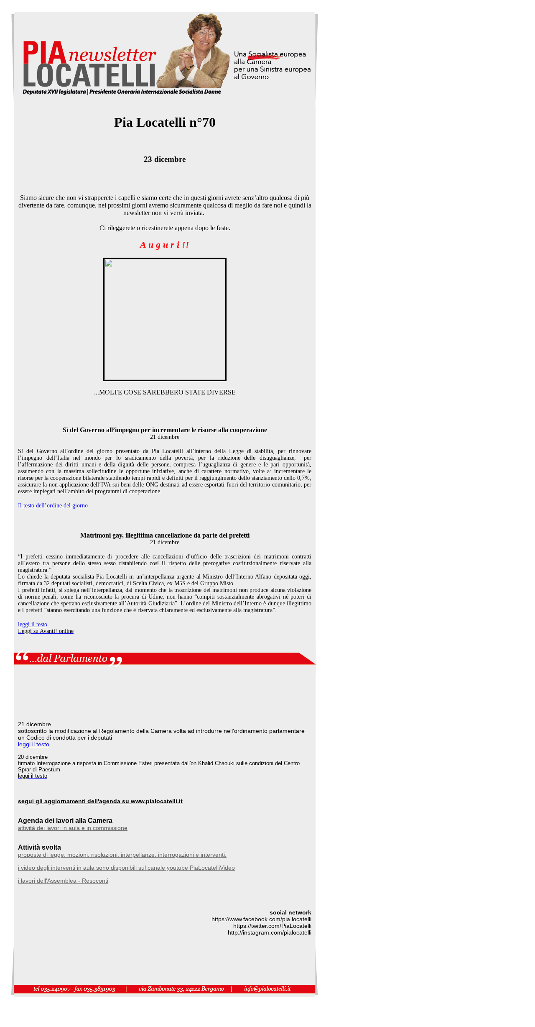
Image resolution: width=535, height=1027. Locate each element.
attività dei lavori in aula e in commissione (72, 828)
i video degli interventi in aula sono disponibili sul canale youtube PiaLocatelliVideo (126, 867)
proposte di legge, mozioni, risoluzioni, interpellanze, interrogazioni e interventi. (122, 854)
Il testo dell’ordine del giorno (53, 505)
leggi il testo (32, 624)
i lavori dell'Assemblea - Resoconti (63, 880)
